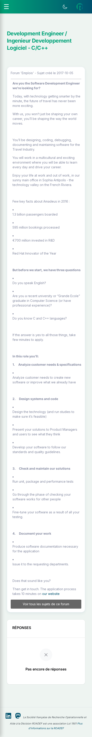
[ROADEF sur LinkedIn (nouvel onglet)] (8, 716)
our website (51, 594)
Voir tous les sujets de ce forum (46, 604)
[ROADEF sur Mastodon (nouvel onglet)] (18, 716)
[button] (80, 6)
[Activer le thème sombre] (65, 7)
